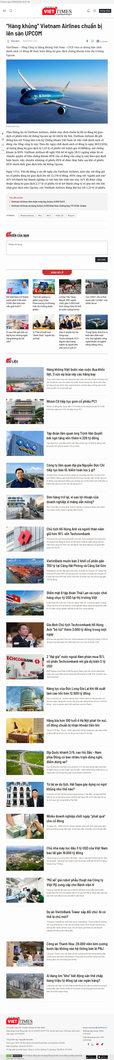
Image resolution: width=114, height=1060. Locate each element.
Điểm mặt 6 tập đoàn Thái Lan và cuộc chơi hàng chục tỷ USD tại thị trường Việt (77, 595)
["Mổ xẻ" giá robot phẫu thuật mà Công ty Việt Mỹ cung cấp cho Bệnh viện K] (25, 890)
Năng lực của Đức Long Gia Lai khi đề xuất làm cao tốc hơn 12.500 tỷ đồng (76, 690)
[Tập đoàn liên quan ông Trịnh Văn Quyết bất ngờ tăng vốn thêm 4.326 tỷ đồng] (25, 443)
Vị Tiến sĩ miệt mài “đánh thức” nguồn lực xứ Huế (44, 335)
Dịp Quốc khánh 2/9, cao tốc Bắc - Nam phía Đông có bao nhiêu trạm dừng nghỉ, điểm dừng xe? (75, 757)
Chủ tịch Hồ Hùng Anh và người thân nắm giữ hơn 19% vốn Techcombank (75, 531)
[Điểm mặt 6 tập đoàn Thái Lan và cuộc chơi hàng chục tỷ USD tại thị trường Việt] (25, 602)
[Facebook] (87, 41)
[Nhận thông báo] (88, 11)
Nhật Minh (15, 41)
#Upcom (71, 216)
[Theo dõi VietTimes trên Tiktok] (102, 1044)
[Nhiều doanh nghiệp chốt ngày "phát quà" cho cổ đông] (25, 826)
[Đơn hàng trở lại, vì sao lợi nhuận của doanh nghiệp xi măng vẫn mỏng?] (25, 507)
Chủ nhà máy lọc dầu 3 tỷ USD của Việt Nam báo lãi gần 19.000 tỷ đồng (77, 850)
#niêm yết (59, 216)
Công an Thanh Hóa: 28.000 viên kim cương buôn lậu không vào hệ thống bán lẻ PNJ (77, 946)
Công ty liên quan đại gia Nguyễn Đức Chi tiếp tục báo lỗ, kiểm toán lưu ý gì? (75, 467)
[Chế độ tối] (94, 11)
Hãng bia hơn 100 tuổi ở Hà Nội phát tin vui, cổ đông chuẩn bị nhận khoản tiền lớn (77, 722)
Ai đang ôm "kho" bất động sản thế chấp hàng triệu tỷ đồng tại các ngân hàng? (75, 978)
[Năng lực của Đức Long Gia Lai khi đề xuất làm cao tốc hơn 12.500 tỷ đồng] (25, 698)
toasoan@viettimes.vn (97, 1027)
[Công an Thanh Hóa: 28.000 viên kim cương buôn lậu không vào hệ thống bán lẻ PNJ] (25, 953)
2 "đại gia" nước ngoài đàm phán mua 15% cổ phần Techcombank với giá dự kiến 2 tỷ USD (76, 661)
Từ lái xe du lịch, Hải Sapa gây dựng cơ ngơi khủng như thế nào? (77, 786)
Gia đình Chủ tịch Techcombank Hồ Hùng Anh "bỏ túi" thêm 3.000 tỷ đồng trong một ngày (76, 629)
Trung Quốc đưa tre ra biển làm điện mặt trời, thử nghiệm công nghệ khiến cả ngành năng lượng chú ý (97, 338)
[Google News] (102, 41)
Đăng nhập (105, 11)
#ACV (49, 216)
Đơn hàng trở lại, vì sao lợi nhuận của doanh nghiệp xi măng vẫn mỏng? (72, 499)
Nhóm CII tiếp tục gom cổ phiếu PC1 (72, 401)
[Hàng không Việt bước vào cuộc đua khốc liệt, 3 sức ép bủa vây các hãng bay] (25, 379)
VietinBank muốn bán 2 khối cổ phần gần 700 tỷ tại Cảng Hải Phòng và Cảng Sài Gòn (76, 563)
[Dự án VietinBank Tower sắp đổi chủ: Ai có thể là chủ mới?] (25, 922)
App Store (91, 1057)
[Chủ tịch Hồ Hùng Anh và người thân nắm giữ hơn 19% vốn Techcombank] (25, 539)
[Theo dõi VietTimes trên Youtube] (97, 1044)
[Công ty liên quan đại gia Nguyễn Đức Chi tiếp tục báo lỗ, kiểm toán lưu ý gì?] (25, 475)
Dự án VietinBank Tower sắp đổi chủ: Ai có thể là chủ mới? (76, 914)
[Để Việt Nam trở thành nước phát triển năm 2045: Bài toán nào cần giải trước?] (17, 286)
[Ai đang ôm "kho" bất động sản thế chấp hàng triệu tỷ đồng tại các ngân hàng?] (25, 985)
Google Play (103, 1057)
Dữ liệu (13, 361)
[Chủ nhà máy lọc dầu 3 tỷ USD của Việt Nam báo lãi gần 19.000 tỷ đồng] (25, 858)
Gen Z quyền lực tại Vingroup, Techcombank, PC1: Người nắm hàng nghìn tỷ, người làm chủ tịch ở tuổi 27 (69, 340)
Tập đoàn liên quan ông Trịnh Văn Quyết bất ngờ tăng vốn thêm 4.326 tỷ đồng (74, 435)
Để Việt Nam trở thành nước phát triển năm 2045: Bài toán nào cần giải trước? (17, 302)
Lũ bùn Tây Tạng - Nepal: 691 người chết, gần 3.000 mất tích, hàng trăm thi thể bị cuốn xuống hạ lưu (70, 303)
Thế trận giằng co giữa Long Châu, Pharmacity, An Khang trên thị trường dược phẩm (44, 303)
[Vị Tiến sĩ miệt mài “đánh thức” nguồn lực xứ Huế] (44, 322)
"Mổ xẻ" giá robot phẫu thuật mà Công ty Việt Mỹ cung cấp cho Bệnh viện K (75, 882)
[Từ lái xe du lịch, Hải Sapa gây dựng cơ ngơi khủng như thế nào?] (25, 794)
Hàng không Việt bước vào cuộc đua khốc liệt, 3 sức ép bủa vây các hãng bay (76, 371)
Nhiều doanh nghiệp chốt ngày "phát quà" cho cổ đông (76, 818)
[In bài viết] (92, 41)
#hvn (40, 216)
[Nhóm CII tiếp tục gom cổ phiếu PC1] (25, 411)
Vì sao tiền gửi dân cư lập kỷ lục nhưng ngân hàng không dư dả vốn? (17, 337)
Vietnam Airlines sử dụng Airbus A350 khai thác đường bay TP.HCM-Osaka (48, 206)
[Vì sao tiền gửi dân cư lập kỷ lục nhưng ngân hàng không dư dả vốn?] (17, 322)
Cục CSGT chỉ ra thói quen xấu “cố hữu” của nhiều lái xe (96, 300)
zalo (93, 1044)
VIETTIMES (57, 11)
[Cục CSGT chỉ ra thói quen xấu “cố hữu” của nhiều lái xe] (97, 286)
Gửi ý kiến (101, 260)
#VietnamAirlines (27, 216)
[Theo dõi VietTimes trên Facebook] (88, 1044)
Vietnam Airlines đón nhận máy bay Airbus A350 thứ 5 (38, 201)
